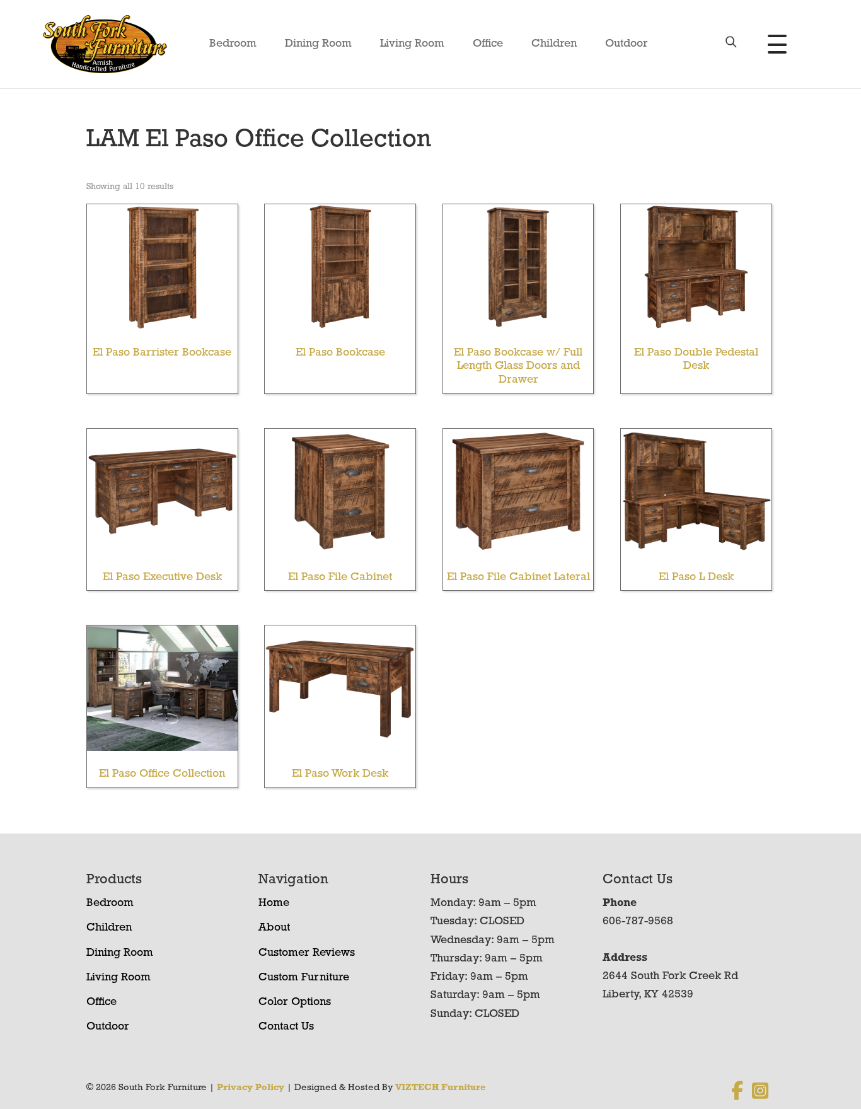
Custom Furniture (303, 978)
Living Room (412, 44)
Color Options (294, 1002)
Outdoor (626, 44)
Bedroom (233, 44)
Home (273, 903)
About (274, 928)
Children (554, 44)
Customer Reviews (306, 953)
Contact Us (286, 1027)
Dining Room (318, 44)
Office (488, 44)
